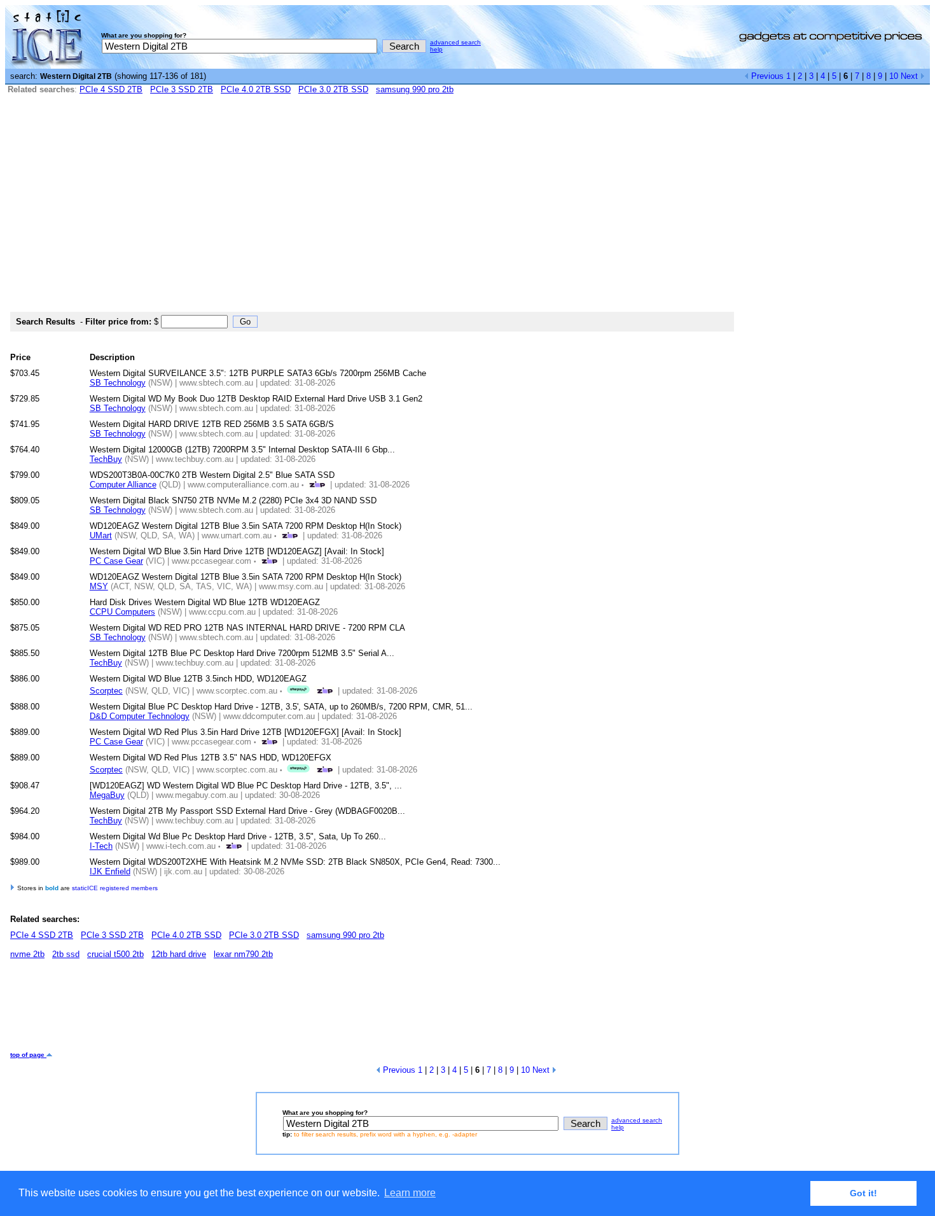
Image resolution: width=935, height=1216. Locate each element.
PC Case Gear (116, 561)
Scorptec (106, 690)
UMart (101, 535)
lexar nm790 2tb (243, 954)
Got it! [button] (863, 1193)
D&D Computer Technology (140, 716)
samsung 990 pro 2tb (415, 89)
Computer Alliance (123, 484)
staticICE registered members (115, 887)
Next (910, 76)
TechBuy (106, 459)
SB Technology (118, 383)
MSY (99, 586)
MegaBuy (107, 795)
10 (893, 76)
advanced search (455, 42)
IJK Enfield (110, 871)
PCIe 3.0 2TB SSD (333, 89)
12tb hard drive (178, 954)
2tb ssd (66, 954)
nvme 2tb (27, 954)
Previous (766, 76)
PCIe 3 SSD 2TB (181, 89)
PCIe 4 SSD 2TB (111, 89)
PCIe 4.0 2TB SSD (256, 89)
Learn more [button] (410, 1192)
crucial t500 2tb (115, 954)
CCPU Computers (122, 612)
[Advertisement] (467, 209)
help (436, 49)
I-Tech (101, 846)
